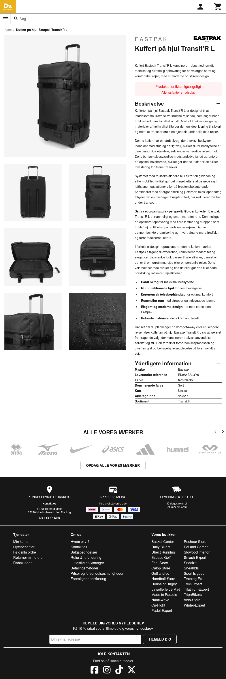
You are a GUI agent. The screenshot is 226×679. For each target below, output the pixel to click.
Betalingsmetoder (84, 568)
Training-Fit (193, 578)
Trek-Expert (193, 583)
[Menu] (5, 18)
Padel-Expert (161, 610)
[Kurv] (218, 6)
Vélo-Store (192, 599)
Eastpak (151, 38)
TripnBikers (193, 594)
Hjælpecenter (23, 546)
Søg (23, 18)
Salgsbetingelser (84, 552)
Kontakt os (49, 503)
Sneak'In (191, 562)
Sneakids (191, 568)
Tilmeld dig (160, 639)
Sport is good (194, 573)
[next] (223, 432)
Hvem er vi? (80, 541)
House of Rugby (164, 583)
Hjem (8, 29)
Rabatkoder (22, 562)
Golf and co (160, 573)
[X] (131, 670)
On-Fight (158, 605)
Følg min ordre (24, 552)
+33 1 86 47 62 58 (49, 518)
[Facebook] (94, 670)
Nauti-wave (160, 599)
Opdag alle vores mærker (113, 465)
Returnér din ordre (177, 507)
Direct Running (163, 552)
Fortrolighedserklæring (88, 578)
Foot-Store (159, 562)
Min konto (20, 541)
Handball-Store (163, 578)
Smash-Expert (195, 557)
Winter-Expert (194, 605)
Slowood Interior (196, 552)
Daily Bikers (160, 546)
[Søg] (16, 18)
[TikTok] (119, 670)
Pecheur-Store (195, 541)
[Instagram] (106, 670)
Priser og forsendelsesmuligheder (97, 573)
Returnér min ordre (28, 557)
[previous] (215, 432)
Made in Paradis (164, 594)
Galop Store (160, 568)
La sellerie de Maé (165, 589)
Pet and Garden (196, 546)
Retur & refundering (86, 557)
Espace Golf (161, 557)
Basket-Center (162, 541)
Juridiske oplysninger (87, 562)
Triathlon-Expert (196, 589)
